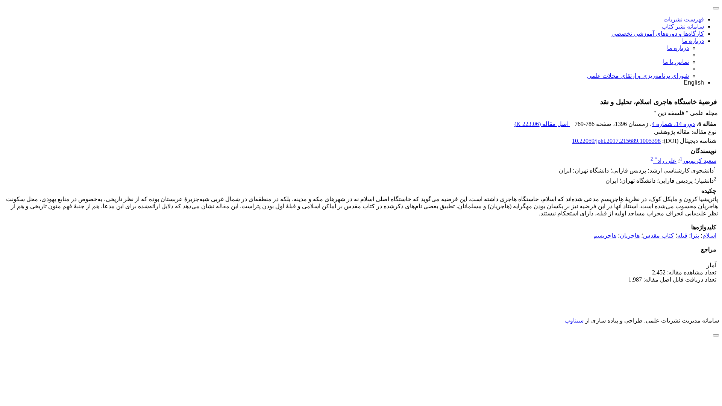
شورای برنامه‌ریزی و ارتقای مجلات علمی (638, 76)
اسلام (709, 235)
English (694, 82)
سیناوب (574, 320)
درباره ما (693, 41)
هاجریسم (604, 235)
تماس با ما (676, 62)
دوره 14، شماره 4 (673, 124)
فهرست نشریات (683, 19)
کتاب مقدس (658, 235)
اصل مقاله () (542, 124)
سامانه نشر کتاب (682, 26)
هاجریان (630, 235)
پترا (695, 235)
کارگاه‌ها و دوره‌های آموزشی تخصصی (657, 33)
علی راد (665, 161)
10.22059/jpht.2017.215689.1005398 (616, 141)
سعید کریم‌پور (699, 161)
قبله (682, 235)
